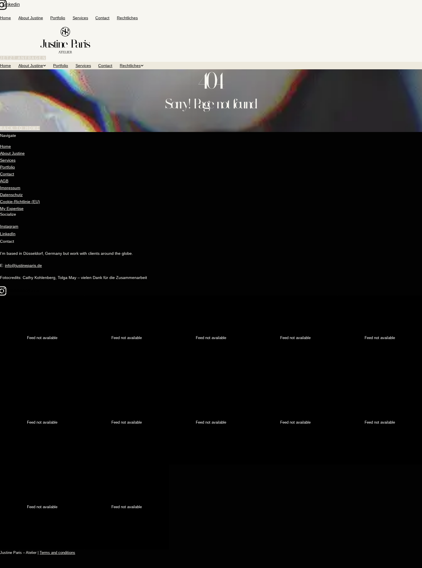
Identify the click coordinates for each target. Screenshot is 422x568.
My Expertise (12, 208)
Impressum (10, 187)
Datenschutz (11, 194)
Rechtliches (127, 18)
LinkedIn (8, 234)
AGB (4, 181)
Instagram (9, 226)
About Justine (30, 18)
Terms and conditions (57, 552)
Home (5, 18)
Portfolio (57, 18)
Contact (102, 18)
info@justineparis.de (23, 265)
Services (80, 18)
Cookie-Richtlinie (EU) (20, 201)
